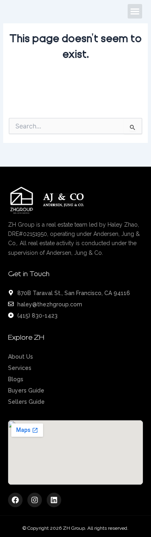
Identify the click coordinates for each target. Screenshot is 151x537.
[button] (135, 11)
